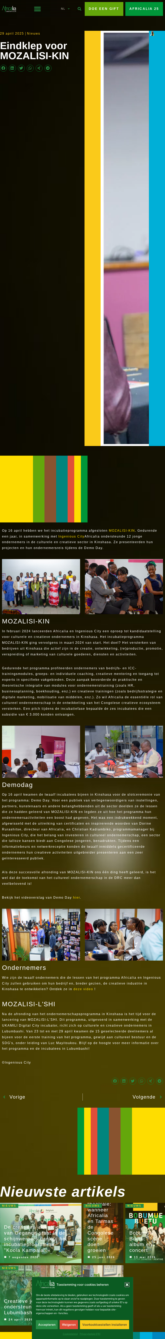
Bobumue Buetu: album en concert (141, 1241)
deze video (83, 989)
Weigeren (69, 1325)
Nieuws (33, 33)
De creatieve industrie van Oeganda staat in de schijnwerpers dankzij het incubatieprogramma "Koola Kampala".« (35, 1238)
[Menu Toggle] (37, 8)
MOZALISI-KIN (122, 530)
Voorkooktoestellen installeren (104, 1325)
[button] (127, 1285)
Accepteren (47, 1325)
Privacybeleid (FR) (90, 1333)
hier (76, 897)
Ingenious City (71, 536)
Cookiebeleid (70, 1333)
